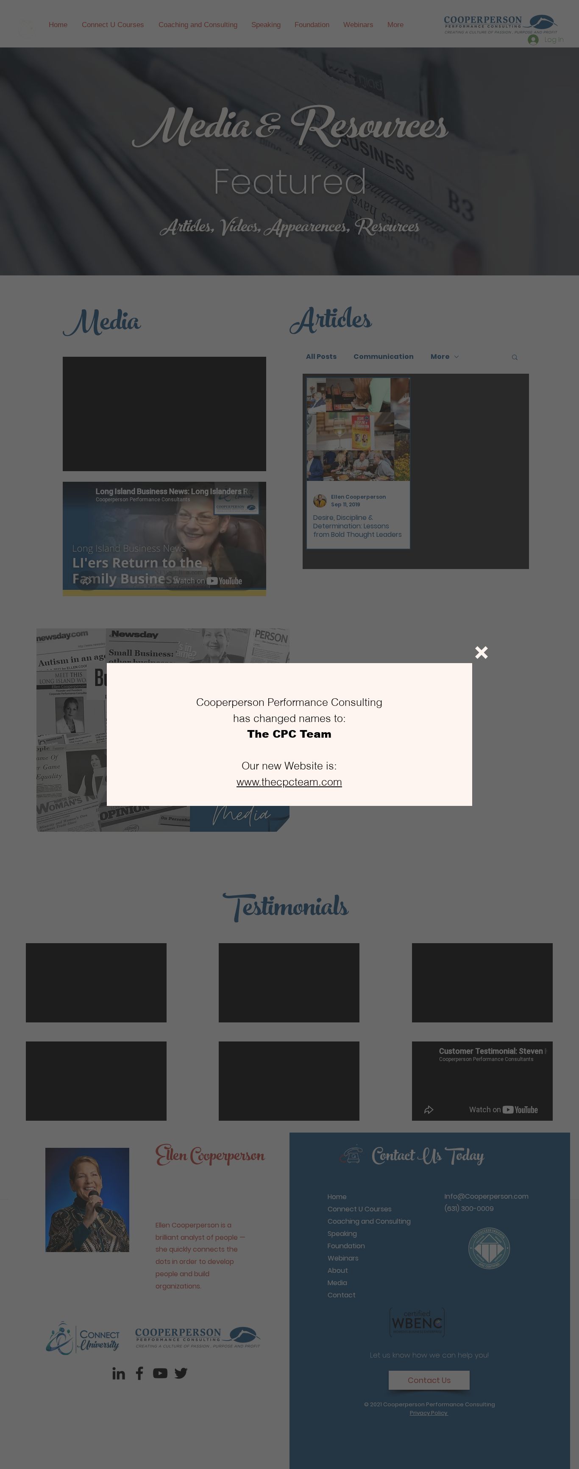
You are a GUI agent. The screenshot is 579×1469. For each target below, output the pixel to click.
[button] (481, 652)
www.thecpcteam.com (289, 781)
